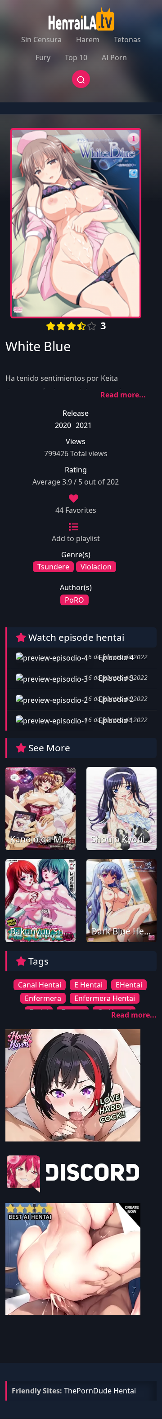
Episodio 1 (115, 720)
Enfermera (43, 998)
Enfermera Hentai (104, 998)
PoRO (74, 600)
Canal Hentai (39, 985)
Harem (87, 39)
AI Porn (114, 57)
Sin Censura (41, 39)
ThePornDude (88, 1391)
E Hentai (88, 985)
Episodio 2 (115, 699)
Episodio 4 (115, 657)
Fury (43, 57)
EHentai (129, 985)
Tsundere (53, 567)
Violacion (96, 567)
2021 (84, 425)
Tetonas (127, 39)
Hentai (124, 1391)
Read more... (123, 395)
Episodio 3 (115, 678)
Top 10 (76, 57)
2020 (63, 425)
